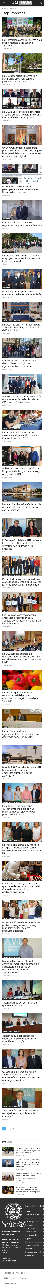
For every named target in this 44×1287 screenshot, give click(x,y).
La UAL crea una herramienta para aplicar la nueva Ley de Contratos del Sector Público (21, 327)
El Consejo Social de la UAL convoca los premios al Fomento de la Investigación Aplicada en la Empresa (21, 544)
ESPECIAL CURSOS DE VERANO (11, 321)
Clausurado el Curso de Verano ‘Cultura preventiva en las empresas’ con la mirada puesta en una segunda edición (21, 1076)
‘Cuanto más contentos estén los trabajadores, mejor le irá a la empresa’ (20, 1113)
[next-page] (18, 1128)
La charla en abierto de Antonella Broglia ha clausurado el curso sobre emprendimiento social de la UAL (21, 849)
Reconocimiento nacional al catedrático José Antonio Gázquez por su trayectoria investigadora (28, 1189)
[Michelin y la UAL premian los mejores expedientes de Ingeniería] (22, 279)
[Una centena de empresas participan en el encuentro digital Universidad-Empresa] (22, 174)
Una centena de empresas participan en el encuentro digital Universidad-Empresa (20, 189)
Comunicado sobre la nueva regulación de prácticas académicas (22, 224)
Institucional (6, 108)
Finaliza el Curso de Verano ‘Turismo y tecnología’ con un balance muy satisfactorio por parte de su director (18, 810)
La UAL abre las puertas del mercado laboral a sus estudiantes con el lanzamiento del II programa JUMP (21, 658)
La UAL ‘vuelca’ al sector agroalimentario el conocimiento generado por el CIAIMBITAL (20, 734)
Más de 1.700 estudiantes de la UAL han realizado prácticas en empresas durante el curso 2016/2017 (21, 771)
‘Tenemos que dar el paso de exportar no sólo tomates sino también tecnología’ (19, 1038)
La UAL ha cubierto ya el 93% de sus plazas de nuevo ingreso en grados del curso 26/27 (28, 1150)
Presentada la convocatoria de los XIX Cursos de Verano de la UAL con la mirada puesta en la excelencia (22, 581)
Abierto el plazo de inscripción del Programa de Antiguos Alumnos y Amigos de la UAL (21, 471)
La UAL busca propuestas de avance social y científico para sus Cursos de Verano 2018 (20, 435)
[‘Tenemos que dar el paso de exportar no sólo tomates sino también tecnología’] (22, 1023)
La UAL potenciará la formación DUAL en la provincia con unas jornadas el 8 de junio (19, 78)
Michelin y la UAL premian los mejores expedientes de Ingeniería (21, 293)
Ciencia (5, 356)
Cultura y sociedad (8, 36)
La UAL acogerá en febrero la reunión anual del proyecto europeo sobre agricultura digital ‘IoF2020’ (20, 697)
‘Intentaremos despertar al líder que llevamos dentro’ (20, 1004)
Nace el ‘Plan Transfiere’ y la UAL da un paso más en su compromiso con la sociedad (21, 507)
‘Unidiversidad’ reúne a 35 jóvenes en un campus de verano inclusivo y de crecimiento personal (29, 1176)
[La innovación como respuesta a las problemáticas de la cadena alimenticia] (22, 27)
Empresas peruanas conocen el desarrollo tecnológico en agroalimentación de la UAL (19, 363)
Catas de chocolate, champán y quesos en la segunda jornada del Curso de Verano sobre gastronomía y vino (21, 888)
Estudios (5, 182)
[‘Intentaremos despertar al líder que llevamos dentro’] (22, 990)
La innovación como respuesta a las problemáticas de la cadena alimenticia (22, 42)
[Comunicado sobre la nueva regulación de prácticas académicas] (22, 210)
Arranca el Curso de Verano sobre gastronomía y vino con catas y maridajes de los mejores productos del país (21, 926)
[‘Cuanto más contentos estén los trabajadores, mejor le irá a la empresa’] (22, 1098)
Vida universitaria (8, 72)
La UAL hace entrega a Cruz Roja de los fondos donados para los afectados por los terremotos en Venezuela (28, 1163)
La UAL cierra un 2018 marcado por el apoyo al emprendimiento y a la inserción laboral (21, 258)
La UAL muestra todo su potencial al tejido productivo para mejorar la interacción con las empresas (22, 114)
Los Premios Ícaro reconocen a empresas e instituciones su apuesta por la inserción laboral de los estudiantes (21, 619)
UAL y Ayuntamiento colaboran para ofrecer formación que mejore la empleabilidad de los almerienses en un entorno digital (22, 152)
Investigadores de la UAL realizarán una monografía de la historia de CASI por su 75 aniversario (22, 399)
